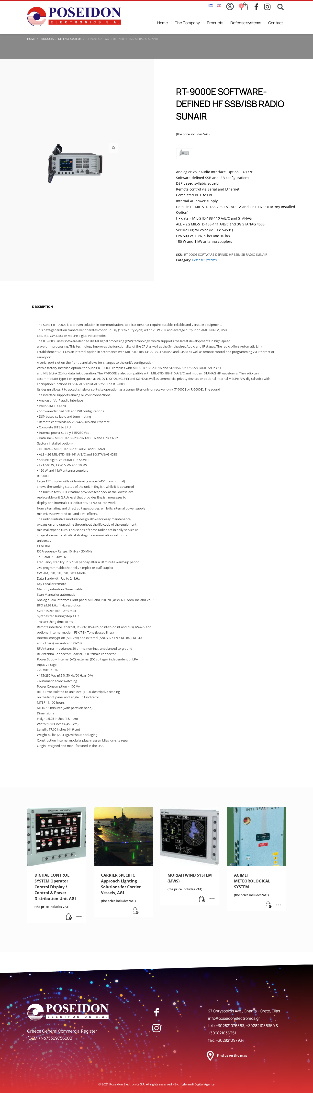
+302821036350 (261, 1025)
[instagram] (269, 7)
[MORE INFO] (79, 917)
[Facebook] (156, 1012)
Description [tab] (42, 306)
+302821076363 (230, 1025)
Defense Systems (204, 260)
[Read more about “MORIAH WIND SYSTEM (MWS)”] (202, 899)
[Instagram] (156, 1028)
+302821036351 (222, 1033)
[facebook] (259, 7)
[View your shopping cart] (244, 7)
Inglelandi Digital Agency (197, 1084)
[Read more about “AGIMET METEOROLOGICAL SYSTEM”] (269, 905)
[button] (113, 148)
